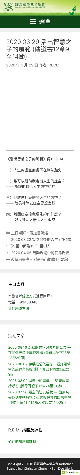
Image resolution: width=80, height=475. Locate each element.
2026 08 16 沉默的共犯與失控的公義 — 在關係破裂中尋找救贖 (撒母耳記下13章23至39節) (39, 352)
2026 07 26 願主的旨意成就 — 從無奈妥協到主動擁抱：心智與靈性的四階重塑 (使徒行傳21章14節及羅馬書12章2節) (39, 397)
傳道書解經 (39, 233)
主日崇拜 (18, 233)
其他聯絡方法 (18, 309)
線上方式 (29, 296)
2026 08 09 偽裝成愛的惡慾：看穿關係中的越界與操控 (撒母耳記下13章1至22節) (39, 369)
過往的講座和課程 (22, 442)
